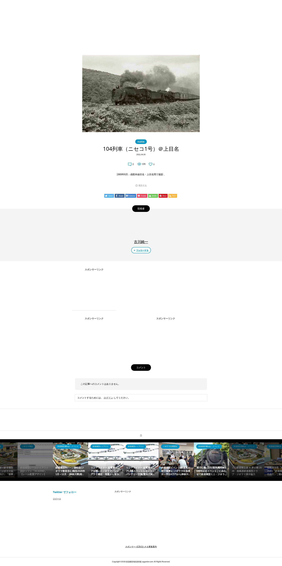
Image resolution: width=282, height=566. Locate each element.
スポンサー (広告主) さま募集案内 (141, 546)
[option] (35, 460)
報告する (143, 185)
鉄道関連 (141, 142)
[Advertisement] (141, 22)
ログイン (108, 398)
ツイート (57, 499)
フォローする (142, 250)
